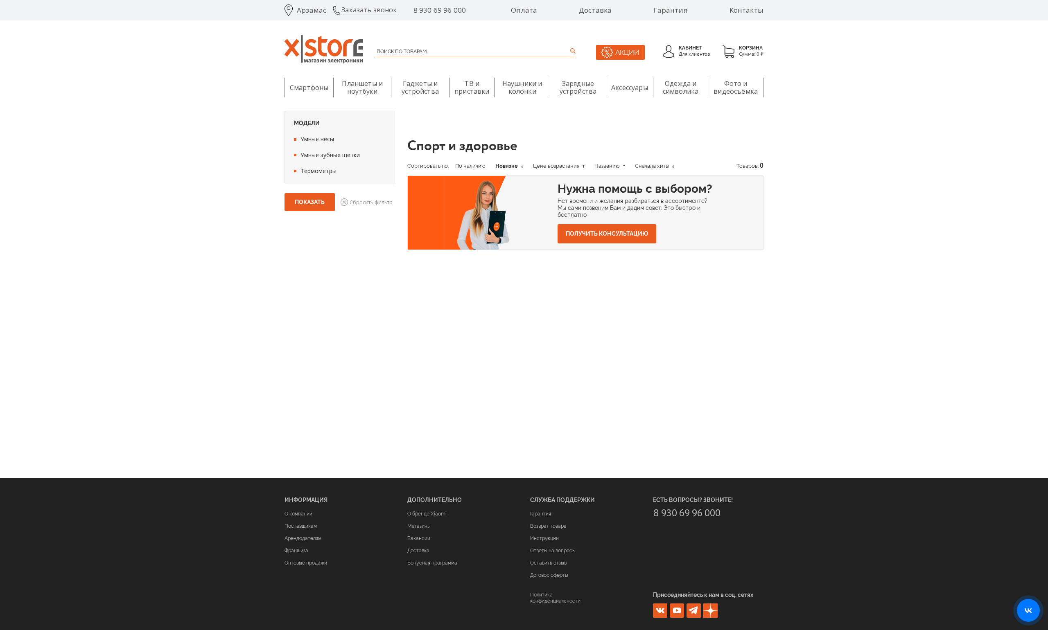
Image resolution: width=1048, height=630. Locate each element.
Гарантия (670, 10)
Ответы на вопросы (553, 551)
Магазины (419, 526)
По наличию (470, 166)
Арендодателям (303, 538)
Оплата (524, 10)
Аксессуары (629, 87)
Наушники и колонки (522, 87)
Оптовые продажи (306, 563)
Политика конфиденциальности (555, 597)
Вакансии (418, 538)
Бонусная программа (432, 563)
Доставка (595, 10)
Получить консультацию (607, 233)
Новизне (507, 166)
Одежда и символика (680, 87)
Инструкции (544, 538)
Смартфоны (309, 87)
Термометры (318, 171)
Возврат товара (548, 526)
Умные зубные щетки (330, 155)
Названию (607, 166)
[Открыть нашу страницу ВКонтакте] (1028, 610)
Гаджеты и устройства (420, 87)
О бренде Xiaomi (427, 514)
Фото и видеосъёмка (736, 87)
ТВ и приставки (471, 87)
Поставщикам (301, 526)
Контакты (746, 10)
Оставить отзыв (548, 563)
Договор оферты (549, 575)
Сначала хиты (652, 166)
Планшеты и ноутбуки (362, 87)
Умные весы (317, 139)
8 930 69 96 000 (439, 10)
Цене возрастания (556, 166)
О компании (298, 514)
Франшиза (296, 551)
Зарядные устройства (578, 87)
